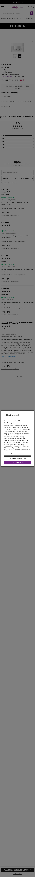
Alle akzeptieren (17, 462)
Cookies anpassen (17, 454)
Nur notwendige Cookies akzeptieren (17, 458)
